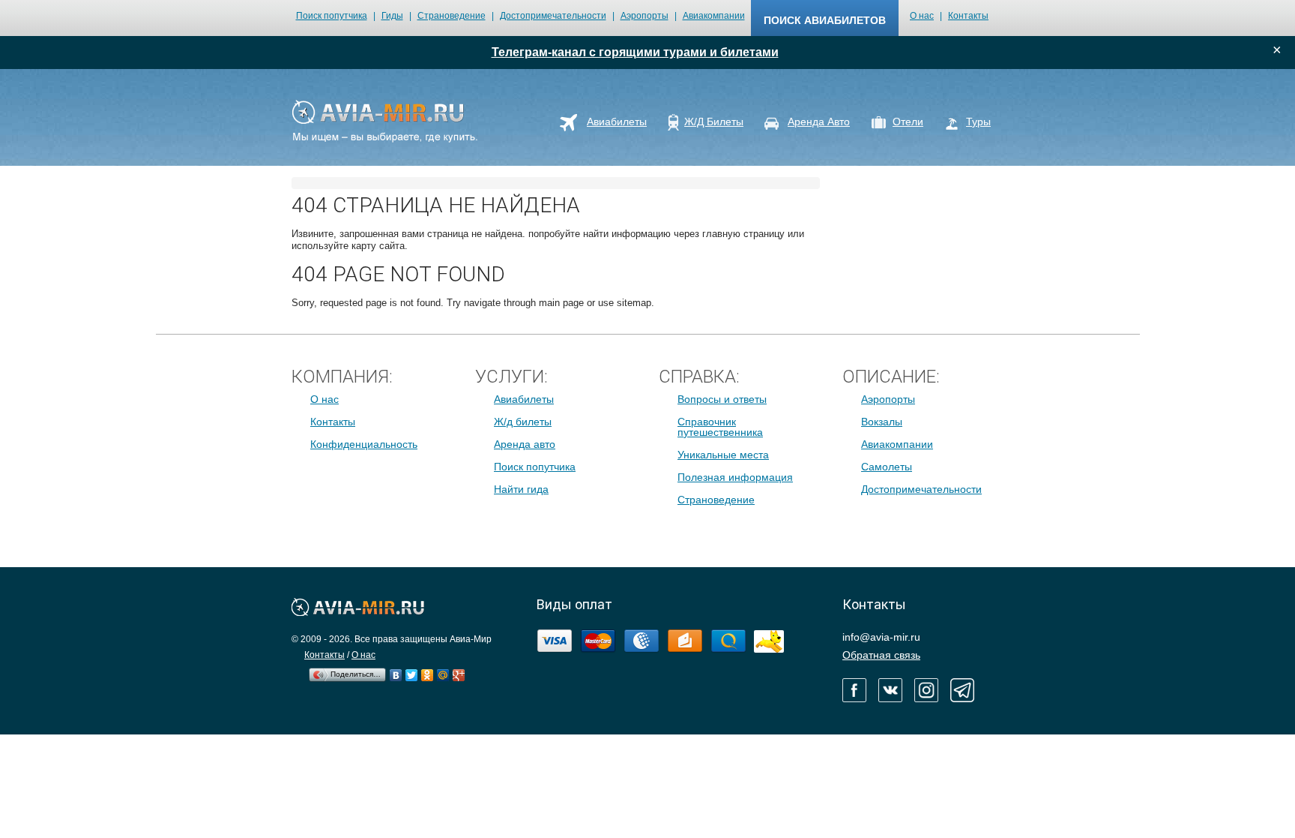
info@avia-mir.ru (881, 637)
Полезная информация (735, 477)
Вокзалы (881, 422)
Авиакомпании (714, 16)
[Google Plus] (459, 671)
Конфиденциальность (363, 444)
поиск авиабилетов (825, 20)
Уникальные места (723, 455)
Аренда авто (524, 444)
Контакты (968, 16)
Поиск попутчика (331, 16)
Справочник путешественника (720, 427)
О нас (922, 16)
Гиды (392, 16)
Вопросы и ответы (722, 399)
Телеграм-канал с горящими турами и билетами (635, 52)
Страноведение (451, 16)
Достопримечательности (553, 16)
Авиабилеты (524, 399)
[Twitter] (412, 671)
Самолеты (886, 467)
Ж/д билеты (523, 422)
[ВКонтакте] (396, 671)
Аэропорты (644, 16)
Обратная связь (881, 655)
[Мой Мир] (443, 671)
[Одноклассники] (427, 671)
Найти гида (521, 489)
